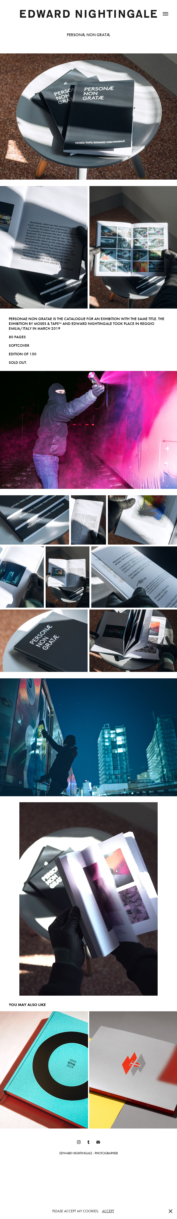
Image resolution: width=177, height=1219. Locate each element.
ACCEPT (108, 1211)
